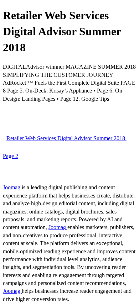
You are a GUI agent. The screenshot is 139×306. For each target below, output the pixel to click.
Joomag (12, 187)
